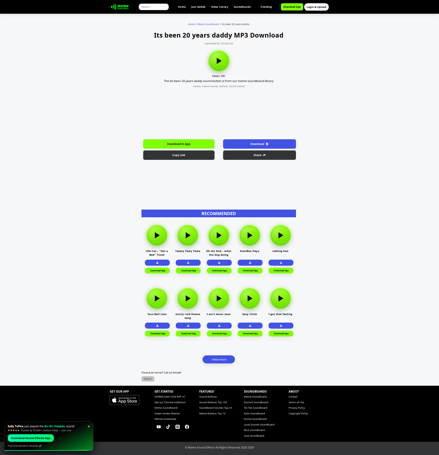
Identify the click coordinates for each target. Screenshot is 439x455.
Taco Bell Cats (157, 314)
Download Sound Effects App (30, 438)
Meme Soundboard (208, 24)
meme (196, 86)
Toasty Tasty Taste (187, 251)
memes (223, 86)
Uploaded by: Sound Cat (219, 43)
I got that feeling (281, 314)
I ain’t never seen (219, 314)
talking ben (280, 251)
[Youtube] (159, 427)
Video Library (219, 6)
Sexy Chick (249, 314)
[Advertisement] (123, 87)
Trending (266, 6)
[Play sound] (219, 61)
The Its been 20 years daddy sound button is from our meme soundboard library (219, 81)
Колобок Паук (249, 251)
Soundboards (242, 6)
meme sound (209, 86)
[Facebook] (187, 427)
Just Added (198, 6)
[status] (48, 436)
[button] (179, 155)
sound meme (237, 86)
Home (182, 6)
